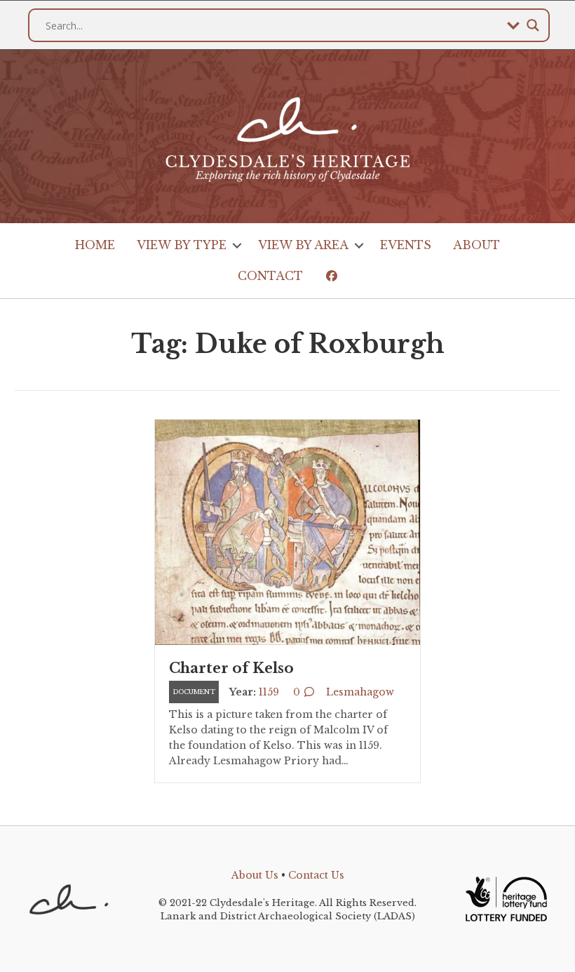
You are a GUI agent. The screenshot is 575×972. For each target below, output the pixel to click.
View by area (303, 245)
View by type (181, 245)
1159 (269, 692)
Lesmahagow (360, 692)
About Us (254, 875)
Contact (270, 276)
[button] (236, 245)
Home (95, 245)
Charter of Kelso (231, 668)
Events (405, 245)
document (193, 691)
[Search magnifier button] (533, 25)
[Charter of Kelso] (287, 531)
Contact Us (316, 875)
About (476, 245)
